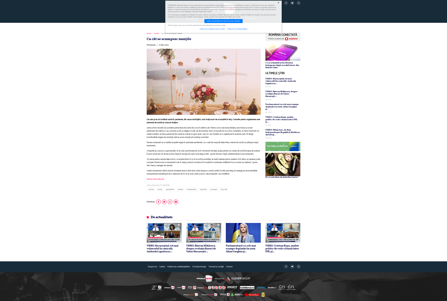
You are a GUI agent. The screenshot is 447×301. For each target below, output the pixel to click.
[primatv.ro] (154, 287)
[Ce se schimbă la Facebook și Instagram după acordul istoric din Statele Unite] (282, 52)
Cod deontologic (199, 266)
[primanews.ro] (181, 287)
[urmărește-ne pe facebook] (286, 266)
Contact (229, 266)
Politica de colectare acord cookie (212, 29)
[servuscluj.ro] (252, 294)
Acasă (149, 33)
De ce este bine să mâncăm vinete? (282, 177)
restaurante (191, 189)
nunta (159, 189)
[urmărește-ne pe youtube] (292, 266)
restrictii (203, 189)
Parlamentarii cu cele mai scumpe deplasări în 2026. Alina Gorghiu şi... (282, 106)
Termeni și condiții (216, 266)
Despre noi (152, 266)
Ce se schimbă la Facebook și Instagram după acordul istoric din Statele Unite (282, 65)
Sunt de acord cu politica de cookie (223, 21)
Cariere (162, 266)
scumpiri (213, 189)
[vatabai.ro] (263, 294)
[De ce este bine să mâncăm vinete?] (282, 164)
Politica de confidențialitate (178, 266)
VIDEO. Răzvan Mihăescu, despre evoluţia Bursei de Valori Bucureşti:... (281, 94)
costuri (151, 189)
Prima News (204, 278)
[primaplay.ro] (192, 287)
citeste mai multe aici (155, 179)
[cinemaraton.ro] (282, 287)
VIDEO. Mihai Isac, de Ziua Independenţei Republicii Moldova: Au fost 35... (282, 132)
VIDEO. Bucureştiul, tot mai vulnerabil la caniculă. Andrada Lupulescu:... (280, 81)
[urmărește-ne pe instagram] (298, 266)
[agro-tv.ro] (236, 294)
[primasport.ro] (211, 287)
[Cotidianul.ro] (247, 287)
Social (156, 33)
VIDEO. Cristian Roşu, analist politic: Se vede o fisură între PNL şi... (281, 119)
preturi (180, 189)
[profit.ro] (232, 287)
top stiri (224, 189)
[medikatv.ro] (272, 287)
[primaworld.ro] (225, 294)
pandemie (170, 189)
